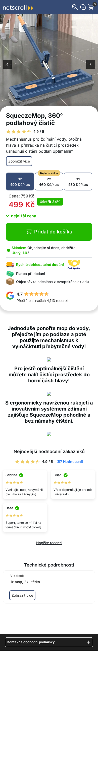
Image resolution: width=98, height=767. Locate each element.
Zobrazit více (19, 161)
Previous (7, 65)
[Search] (75, 7)
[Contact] (83, 7)
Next (90, 65)
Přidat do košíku (53, 232)
